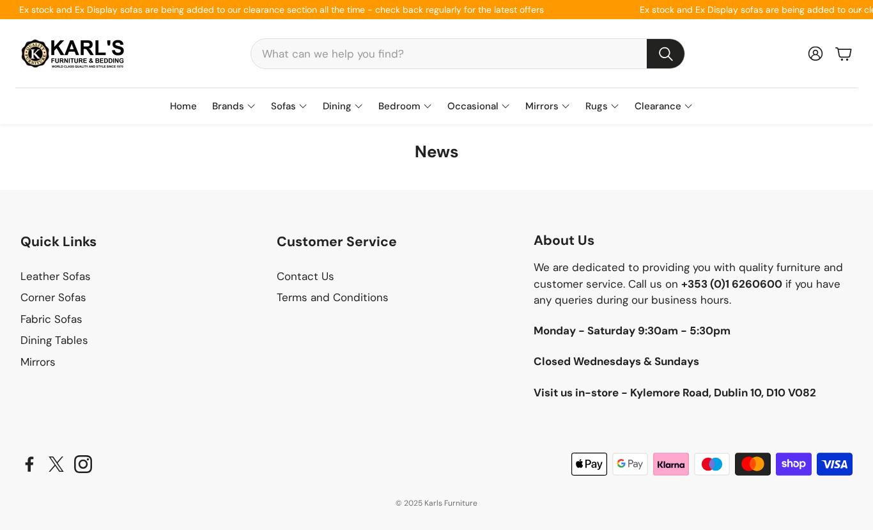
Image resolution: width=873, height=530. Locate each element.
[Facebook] (29, 464)
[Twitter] (56, 464)
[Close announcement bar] (860, 9)
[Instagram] (83, 464)
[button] (467, 53)
